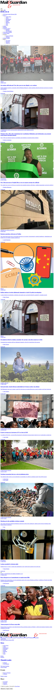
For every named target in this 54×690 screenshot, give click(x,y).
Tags (2, 638)
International (5, 647)
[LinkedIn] (3, 12)
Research (5, 682)
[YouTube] (8, 12)
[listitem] (3, 637)
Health (4, 650)
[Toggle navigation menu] (1, 9)
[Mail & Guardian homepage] (27, 4)
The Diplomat (6, 663)
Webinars (5, 674)
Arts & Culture (4, 667)
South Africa (5, 645)
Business (2, 657)
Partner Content (4, 676)
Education (5, 649)
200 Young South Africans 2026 (7, 640)
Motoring (5, 651)
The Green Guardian (5, 666)
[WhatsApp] (7, 12)
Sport (4, 653)
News (2, 643)
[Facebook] (1, 12)
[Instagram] (2, 12)
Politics (2, 656)
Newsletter (5, 681)
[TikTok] (5, 12)
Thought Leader (6, 660)
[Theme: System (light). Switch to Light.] (2, 10)
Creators (4, 638)
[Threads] (4, 12)
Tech (4, 652)
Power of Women (6, 672)
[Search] (5, 10)
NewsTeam (17, 686)
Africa (4, 646)
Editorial (5, 662)
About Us (5, 684)
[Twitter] (6, 12)
